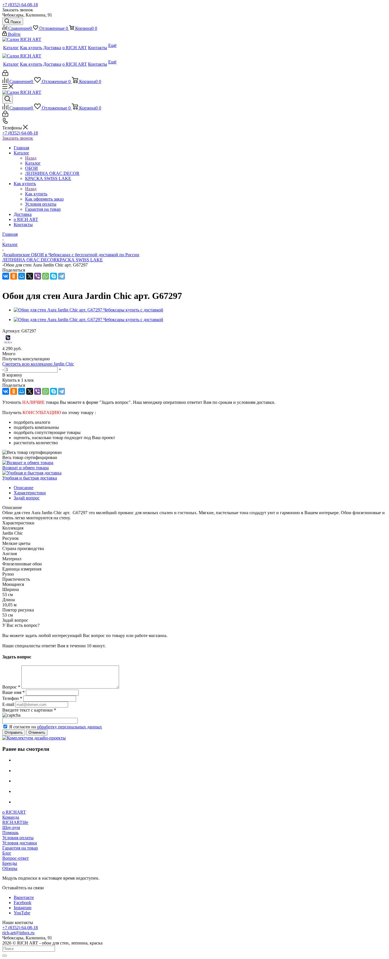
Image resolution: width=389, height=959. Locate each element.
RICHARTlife (15, 822)
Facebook (22, 902)
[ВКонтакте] (5, 276)
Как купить (36, 193)
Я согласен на (55, 726)
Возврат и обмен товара (25, 467)
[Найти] (4, 955)
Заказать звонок (17, 138)
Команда (10, 817)
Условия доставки (19, 842)
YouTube (22, 912)
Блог (6, 853)
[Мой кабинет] (5, 74)
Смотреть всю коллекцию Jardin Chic (38, 363)
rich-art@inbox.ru (18, 932)
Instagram (22, 907)
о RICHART (14, 812)
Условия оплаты (18, 837)
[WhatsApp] (45, 276)
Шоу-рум (11, 827)
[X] (29, 276)
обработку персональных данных (69, 726)
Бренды (9, 863)
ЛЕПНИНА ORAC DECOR (29, 259)
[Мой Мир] (21, 276)
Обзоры (9, 868)
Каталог (33, 163)
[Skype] (53, 276)
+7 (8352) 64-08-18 (20, 4)
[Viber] (37, 276)
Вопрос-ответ (15, 858)
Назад (30, 158)
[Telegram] (61, 276)
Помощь (10, 832)
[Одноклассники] (13, 276)
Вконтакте (24, 897)
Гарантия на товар (20, 848)
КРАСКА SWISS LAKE (80, 259)
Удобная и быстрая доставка (29, 478)
